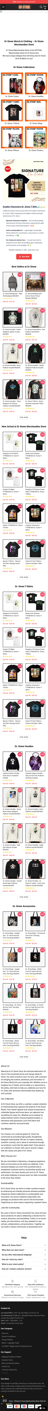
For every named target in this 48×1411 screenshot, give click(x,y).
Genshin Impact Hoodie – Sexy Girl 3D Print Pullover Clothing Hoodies (34, 775)
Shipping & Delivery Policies (11, 1357)
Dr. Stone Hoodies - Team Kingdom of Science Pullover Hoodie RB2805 (12, 403)
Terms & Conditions (9, 1336)
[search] (41, 7)
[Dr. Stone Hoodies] (36, 83)
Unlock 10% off (5, 1401)
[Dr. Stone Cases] (12, 83)
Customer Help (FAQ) (9, 1370)
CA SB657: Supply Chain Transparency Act (17, 1346)
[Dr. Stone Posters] (36, 137)
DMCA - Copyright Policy (10, 1343)
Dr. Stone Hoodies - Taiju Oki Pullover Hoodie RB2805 (11, 847)
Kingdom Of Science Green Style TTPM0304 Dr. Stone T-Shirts (35, 491)
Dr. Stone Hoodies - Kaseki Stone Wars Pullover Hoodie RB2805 (12, 883)
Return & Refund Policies (10, 1363)
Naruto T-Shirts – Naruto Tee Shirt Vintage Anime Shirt (12, 563)
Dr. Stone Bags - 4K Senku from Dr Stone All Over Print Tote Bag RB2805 (34, 1043)
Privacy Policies (7, 1340)
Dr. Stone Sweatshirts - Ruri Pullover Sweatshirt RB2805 (35, 332)
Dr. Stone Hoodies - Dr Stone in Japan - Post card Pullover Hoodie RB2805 (35, 883)
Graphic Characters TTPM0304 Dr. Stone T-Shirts (33, 527)
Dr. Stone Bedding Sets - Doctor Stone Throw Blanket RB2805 (34, 296)
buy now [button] (25, 257)
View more (24, 417)
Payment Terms (7, 1360)
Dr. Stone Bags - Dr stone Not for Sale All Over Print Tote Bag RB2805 (34, 1007)
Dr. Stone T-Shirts (12, 123)
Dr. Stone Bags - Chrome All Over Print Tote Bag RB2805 (35, 935)
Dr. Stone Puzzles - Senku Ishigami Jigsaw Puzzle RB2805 (12, 332)
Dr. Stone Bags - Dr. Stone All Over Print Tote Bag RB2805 (12, 1007)
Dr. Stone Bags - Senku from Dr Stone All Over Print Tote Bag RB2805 (33, 971)
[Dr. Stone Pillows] (12, 137)
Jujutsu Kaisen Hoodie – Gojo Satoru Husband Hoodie (11, 775)
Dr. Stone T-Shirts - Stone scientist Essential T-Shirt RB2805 (34, 403)
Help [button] (43, 1408)
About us (5, 1333)
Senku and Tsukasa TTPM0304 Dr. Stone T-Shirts (33, 456)
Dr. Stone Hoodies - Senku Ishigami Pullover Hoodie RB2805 (34, 367)
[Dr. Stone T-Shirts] (12, 110)
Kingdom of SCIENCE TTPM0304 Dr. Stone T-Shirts (11, 456)
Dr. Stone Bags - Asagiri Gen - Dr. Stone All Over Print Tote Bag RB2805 (11, 935)
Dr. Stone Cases (12, 96)
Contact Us (6, 1366)
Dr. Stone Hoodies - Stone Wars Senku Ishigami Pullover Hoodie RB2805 (12, 811)
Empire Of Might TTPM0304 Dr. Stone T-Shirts (11, 491)
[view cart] (44, 7)
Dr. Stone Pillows (12, 150)
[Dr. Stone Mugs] (36, 110)
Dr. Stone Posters (36, 150)
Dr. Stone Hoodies (36, 96)
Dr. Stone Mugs (36, 123)
